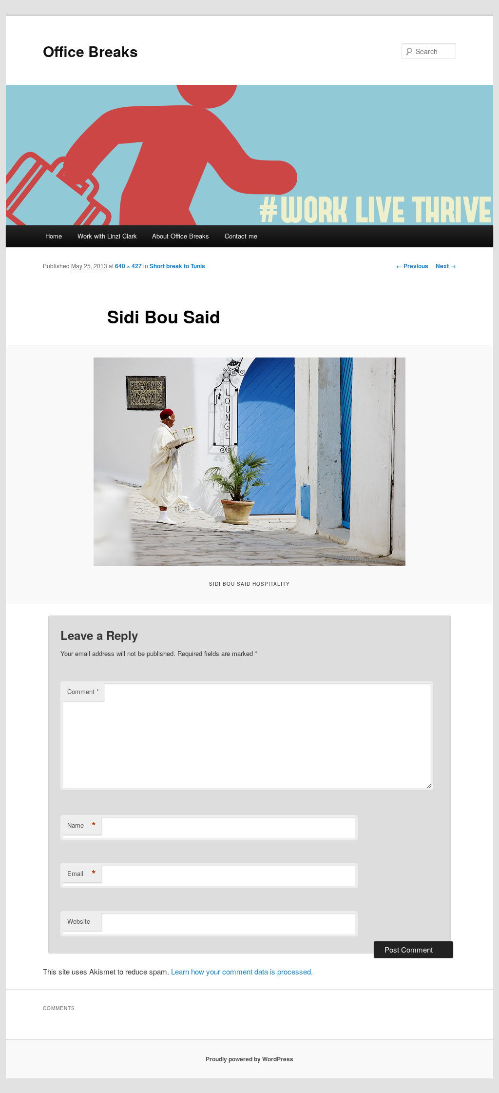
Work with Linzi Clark (107, 235)
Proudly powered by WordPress (249, 1058)
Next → (446, 265)
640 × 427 (128, 265)
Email (81, 873)
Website (78, 921)
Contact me (241, 235)
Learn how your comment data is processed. (242, 971)
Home (53, 235)
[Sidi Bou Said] (249, 462)
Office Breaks (90, 50)
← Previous (412, 265)
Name (81, 825)
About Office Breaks (180, 235)
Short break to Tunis (177, 265)
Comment (83, 691)
